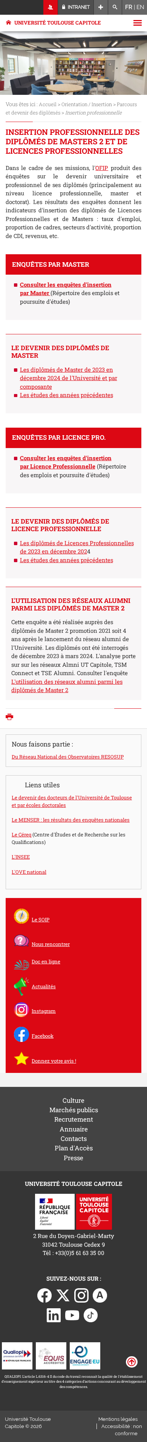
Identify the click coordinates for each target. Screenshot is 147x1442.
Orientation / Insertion (86, 104)
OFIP (101, 168)
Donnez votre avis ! (54, 1060)
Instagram (44, 1011)
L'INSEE (21, 856)
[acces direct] (101, 7)
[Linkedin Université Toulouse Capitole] (54, 1314)
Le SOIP (40, 919)
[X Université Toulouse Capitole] (63, 1294)
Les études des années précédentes (66, 395)
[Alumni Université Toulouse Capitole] (100, 1294)
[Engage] (85, 1355)
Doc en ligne (46, 961)
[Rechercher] (115, 7)
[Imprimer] (11, 717)
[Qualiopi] (17, 1355)
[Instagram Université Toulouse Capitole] (81, 1294)
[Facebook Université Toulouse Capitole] (44, 1294)
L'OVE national (29, 872)
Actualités (44, 986)
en (140, 7)
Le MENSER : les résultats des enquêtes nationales (71, 819)
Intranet (78, 7)
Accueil (48, 104)
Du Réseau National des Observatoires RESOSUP (68, 756)
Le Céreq (21, 834)
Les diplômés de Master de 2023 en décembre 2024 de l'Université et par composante (68, 378)
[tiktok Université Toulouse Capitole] (91, 1314)
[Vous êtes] (50, 7)
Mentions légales (118, 1419)
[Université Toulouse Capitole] (94, 1211)
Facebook (43, 1035)
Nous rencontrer (51, 944)
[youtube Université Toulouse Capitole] (72, 1314)
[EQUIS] (51, 1355)
